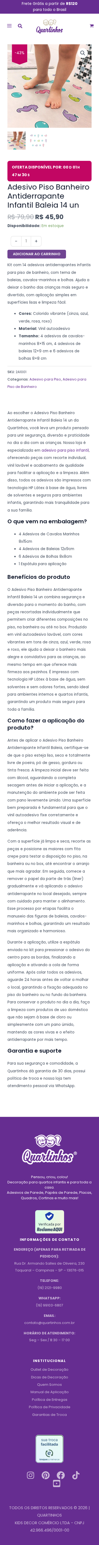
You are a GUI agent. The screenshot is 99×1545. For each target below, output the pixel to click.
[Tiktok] (76, 1475)
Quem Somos (49, 1384)
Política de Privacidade (49, 1407)
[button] (20, 26)
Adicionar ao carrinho (37, 254)
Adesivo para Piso (45, 379)
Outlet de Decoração (49, 1369)
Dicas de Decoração (49, 1377)
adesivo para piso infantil (65, 450)
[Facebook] (61, 1475)
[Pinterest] (46, 1475)
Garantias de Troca (49, 1414)
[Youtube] (57, 1483)
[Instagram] (30, 1475)
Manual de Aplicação (50, 1392)
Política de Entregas (49, 1399)
